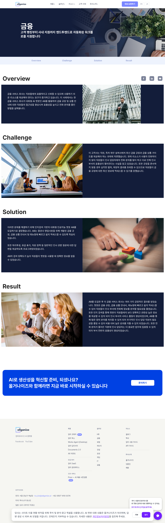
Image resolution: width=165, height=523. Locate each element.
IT (97, 461)
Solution (98, 60)
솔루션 (62, 4)
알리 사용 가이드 (132, 442)
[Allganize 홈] (20, 4)
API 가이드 (130, 446)
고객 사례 (82, 4)
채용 (127, 468)
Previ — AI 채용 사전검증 (77, 478)
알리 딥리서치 (73, 446)
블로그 (128, 434)
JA (147, 4)
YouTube (28, 442)
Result (129, 60)
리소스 (72, 4)
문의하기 (143, 382)
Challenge (67, 60)
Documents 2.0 (74, 450)
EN (141, 4)
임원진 (128, 464)
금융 (98, 438)
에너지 (99, 446)
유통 (98, 465)
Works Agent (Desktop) (77, 442)
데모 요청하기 (130, 4)
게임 (98, 457)
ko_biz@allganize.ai (43, 496)
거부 (136, 515)
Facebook (19, 442)
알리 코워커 (74, 434)
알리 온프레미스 (73, 467)
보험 (98, 442)
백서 (127, 438)
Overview (36, 60)
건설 (98, 450)
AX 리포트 (72, 454)
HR (98, 434)
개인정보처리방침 (101, 516)
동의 (146, 515)
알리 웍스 (71, 438)
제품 (52, 4)
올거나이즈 (130, 460)
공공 (98, 454)
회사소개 (94, 4)
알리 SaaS (72, 463)
